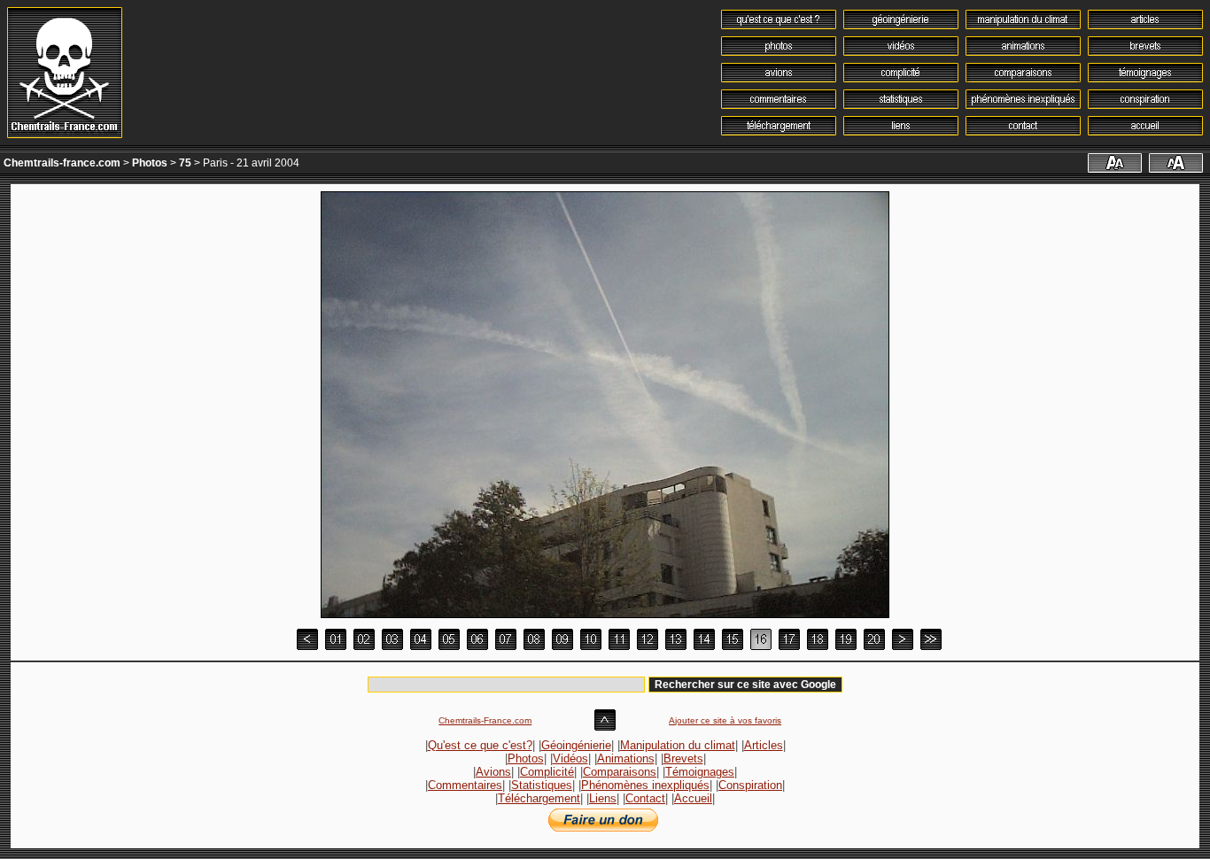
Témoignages (699, 771)
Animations (626, 758)
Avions (493, 771)
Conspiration (750, 785)
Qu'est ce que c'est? (480, 745)
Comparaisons (619, 771)
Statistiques (541, 785)
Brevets (683, 758)
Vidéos (570, 758)
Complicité (547, 771)
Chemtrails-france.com (62, 163)
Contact (645, 798)
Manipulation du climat (677, 745)
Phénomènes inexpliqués (645, 785)
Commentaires (465, 785)
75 (185, 163)
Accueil (693, 798)
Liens (603, 798)
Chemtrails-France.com (484, 720)
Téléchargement (539, 798)
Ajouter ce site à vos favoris (725, 720)
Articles (763, 745)
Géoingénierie (576, 745)
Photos (149, 163)
